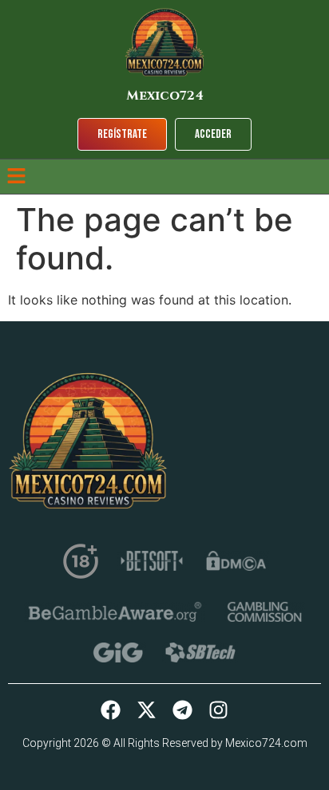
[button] (16, 176)
